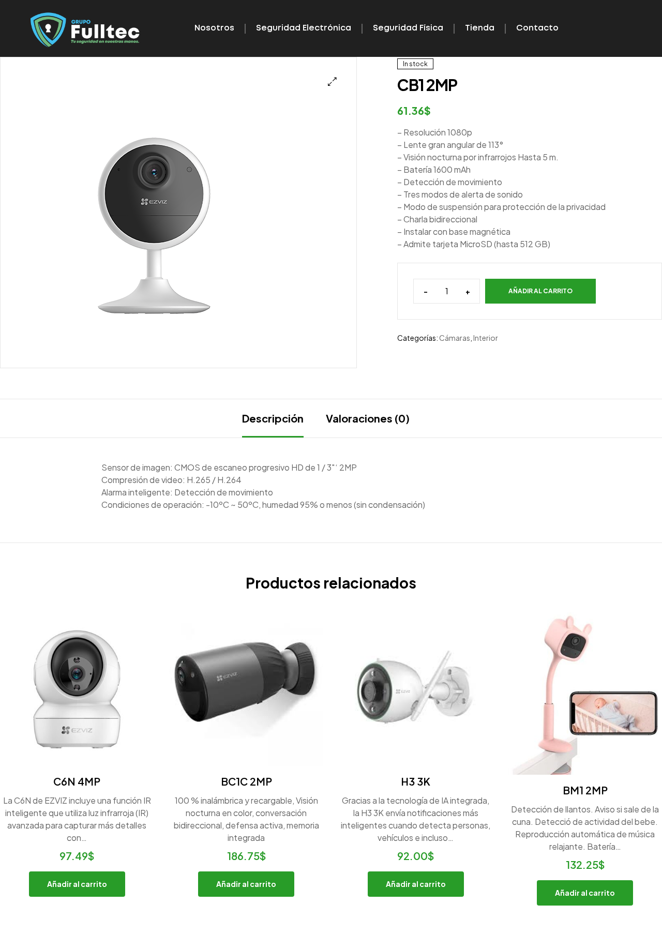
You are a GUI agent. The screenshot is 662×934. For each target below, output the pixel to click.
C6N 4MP (76, 781)
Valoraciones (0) (368, 418)
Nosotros (214, 28)
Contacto (537, 28)
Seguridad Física (408, 28)
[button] (332, 81)
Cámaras (454, 337)
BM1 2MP (585, 790)
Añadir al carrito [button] (77, 883)
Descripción (273, 418)
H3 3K (415, 781)
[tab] (273, 418)
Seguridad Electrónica (303, 28)
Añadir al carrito (540, 291)
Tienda (479, 28)
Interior (485, 337)
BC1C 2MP (246, 781)
